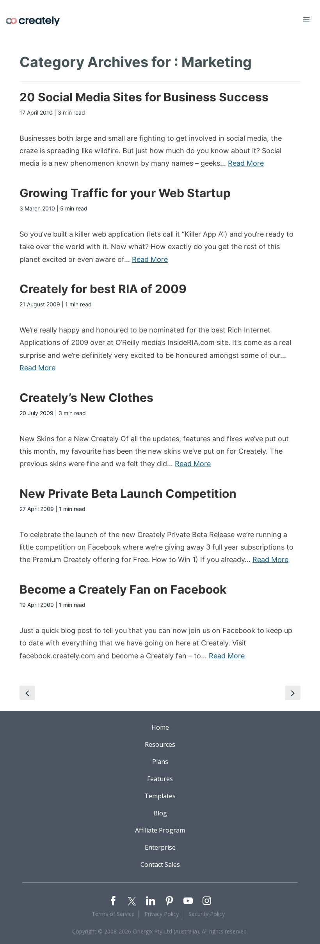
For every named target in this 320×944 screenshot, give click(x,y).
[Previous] (27, 693)
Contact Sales (160, 864)
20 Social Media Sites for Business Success (144, 97)
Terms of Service (113, 913)
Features (160, 778)
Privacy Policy (161, 913)
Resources (160, 744)
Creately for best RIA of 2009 (103, 289)
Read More (246, 163)
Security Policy (206, 913)
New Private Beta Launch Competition (128, 493)
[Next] (292, 693)
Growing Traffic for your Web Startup (125, 193)
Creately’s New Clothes (86, 398)
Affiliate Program (160, 830)
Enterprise (160, 847)
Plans (160, 761)
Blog (160, 813)
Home (160, 727)
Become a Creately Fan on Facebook (123, 589)
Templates (160, 796)
